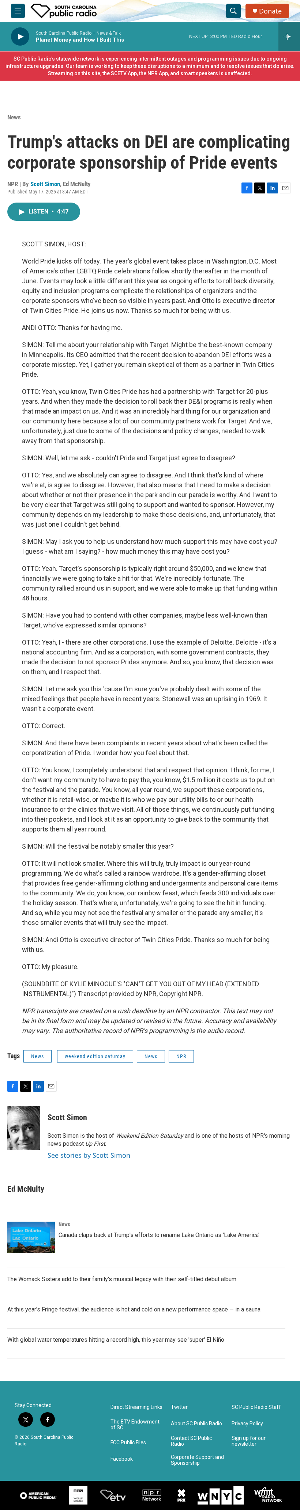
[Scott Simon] (23, 1128)
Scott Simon (45, 184)
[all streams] (289, 36)
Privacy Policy (247, 1423)
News (14, 117)
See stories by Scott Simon (89, 1155)
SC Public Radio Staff (256, 1407)
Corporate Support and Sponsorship (197, 1460)
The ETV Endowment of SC (135, 1424)
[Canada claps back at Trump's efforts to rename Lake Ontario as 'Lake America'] (31, 1237)
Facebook (121, 1459)
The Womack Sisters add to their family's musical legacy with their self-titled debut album (121, 1279)
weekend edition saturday (95, 1056)
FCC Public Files (128, 1442)
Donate (270, 11)
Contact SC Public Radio (191, 1441)
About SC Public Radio (196, 1423)
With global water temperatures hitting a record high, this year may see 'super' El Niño (115, 1339)
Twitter (179, 1407)
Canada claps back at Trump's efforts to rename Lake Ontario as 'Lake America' (159, 1235)
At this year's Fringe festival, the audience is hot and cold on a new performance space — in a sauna (133, 1309)
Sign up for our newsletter (249, 1441)
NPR (181, 1056)
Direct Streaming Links (136, 1407)
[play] (20, 36)
